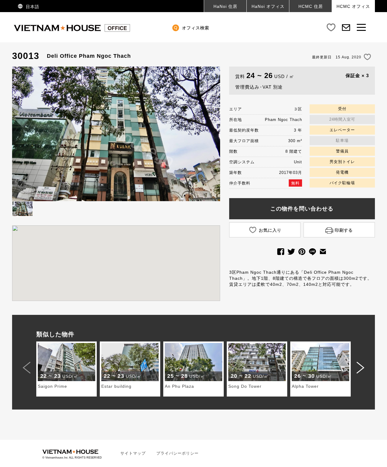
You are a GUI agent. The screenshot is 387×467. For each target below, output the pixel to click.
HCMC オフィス (353, 6)
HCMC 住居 (310, 6)
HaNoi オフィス (268, 6)
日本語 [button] (31, 6)
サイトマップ (133, 453)
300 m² (295, 141)
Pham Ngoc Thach (283, 119)
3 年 (298, 130)
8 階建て (293, 151)
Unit (298, 162)
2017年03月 (290, 172)
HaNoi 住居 (225, 6)
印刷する (343, 230)
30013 (25, 55)
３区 (298, 109)
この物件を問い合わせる (301, 209)
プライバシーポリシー (177, 453)
